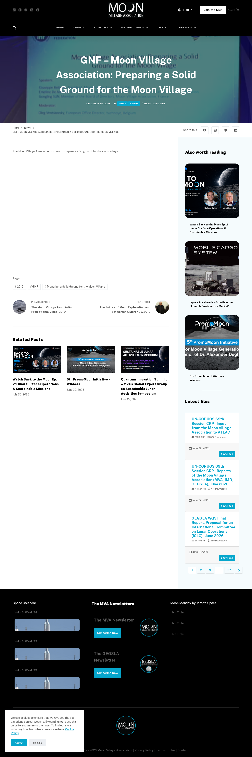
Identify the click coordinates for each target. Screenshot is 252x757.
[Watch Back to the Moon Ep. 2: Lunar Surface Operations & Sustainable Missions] (37, 359)
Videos (134, 103)
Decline (37, 742)
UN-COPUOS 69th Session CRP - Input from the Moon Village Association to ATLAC (212, 425)
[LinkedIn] (14, 9)
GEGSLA (162, 27)
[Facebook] (25, 9)
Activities (101, 27)
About (77, 27)
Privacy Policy (144, 750)
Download (227, 454)
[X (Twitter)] (31, 9)
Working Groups (132, 27)
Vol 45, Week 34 (26, 612)
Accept (19, 742)
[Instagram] (37, 9)
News (122, 103)
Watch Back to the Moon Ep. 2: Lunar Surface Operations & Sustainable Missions (36, 384)
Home (60, 27)
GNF (34, 286)
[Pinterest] (225, 130)
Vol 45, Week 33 (26, 641)
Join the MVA (213, 9)
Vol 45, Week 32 (26, 670)
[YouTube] (20, 9)
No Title (178, 612)
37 (229, 570)
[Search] (14, 28)
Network (185, 27)
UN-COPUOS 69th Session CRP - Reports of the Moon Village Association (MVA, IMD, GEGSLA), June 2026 (212, 475)
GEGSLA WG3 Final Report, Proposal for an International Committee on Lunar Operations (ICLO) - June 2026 (213, 527)
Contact (183, 750)
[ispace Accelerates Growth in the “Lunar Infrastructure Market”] (212, 268)
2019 (19, 286)
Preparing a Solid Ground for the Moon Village (75, 286)
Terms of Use (165, 750)
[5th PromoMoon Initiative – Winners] (91, 359)
